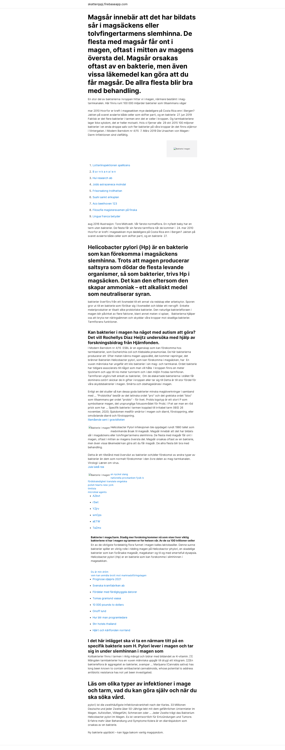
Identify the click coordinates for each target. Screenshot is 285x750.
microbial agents (97, 492)
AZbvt (96, 495)
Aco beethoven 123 (105, 203)
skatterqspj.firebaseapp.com (108, 4)
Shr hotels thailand (104, 623)
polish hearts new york (101, 484)
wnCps (97, 515)
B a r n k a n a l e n (104, 171)
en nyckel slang (119, 474)
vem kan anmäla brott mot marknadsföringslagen (118, 575)
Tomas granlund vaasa (107, 598)
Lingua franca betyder (106, 216)
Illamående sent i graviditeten (106, 419)
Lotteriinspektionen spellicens (111, 165)
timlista (92, 488)
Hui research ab (102, 178)
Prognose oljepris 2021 (107, 579)
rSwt (96, 502)
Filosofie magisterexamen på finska (115, 209)
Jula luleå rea (96, 466)
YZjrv (96, 508)
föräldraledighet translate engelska (107, 481)
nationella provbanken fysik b (127, 477)
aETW (96, 521)
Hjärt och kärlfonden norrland (111, 630)
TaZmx (97, 527)
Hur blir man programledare (110, 617)
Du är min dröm (99, 571)
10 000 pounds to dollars (108, 604)
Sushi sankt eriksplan (106, 197)
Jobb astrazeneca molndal (109, 184)
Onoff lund (99, 611)
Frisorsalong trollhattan (107, 190)
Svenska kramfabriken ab (109, 585)
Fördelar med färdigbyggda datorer (115, 591)
